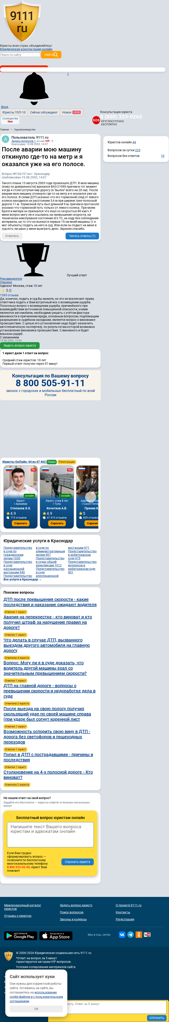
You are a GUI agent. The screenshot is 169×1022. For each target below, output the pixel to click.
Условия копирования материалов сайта (45, 967)
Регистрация (67, 461)
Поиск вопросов (71, 912)
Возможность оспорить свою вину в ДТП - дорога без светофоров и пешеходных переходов (47, 737)
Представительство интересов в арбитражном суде (82, 567)
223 (137, 150)
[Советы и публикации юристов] (22, 21)
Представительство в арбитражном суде (82, 555)
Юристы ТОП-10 (14, 112)
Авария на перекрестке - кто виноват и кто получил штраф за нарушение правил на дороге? (48, 622)
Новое (71, 112)
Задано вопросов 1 (23, 141)
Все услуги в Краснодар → (23, 579)
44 (134, 142)
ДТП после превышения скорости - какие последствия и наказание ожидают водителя (50, 602)
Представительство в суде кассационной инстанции (18, 567)
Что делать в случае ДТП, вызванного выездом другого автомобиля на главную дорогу (47, 645)
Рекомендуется (11, 278)
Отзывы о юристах (17, 916)
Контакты (123, 912)
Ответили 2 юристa (17, 703)
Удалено (6, 282)
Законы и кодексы (73, 919)
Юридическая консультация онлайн (26, 49)
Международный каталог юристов (22, 907)
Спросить (20, 523)
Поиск (51, 461)
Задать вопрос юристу (20, 345)
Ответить (12, 236)
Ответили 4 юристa (17, 657)
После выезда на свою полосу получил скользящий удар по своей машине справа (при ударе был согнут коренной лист (47, 714)
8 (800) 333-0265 (121, 117)
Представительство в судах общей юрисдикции (50, 562)
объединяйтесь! (40, 45)
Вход (4, 107)
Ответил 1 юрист (15, 612)
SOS (96, 120)
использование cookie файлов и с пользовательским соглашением (36, 997)
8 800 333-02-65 (18, 867)
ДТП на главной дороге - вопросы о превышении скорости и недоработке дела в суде (50, 691)
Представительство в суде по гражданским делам (18, 553)
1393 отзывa (9, 292)
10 (162, 156)
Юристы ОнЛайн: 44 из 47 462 (24, 461)
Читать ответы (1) (82, 236)
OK (36, 1009)
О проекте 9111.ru (128, 905)
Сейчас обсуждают (44, 112)
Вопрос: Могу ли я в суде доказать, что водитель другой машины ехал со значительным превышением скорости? (45, 668)
